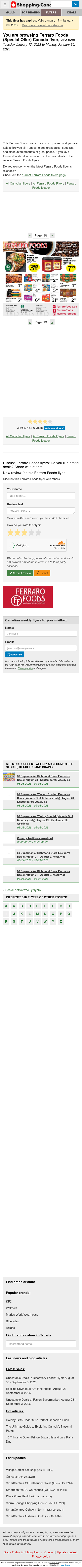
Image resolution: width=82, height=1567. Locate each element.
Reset (44, 573)
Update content (67, 1552)
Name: (9, 628)
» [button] (52, 235)
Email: (9, 642)
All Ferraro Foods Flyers (48, 183)
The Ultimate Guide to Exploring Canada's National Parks (39, 1428)
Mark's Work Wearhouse (22, 1314)
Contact (49, 1552)
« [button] (30, 235)
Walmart (11, 1308)
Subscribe (16, 654)
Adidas (10, 1328)
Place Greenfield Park (29, 1496)
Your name (14, 489)
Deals (71, 12)
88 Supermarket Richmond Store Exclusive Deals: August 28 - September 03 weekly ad (43, 778)
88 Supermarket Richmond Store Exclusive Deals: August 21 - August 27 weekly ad (43, 854)
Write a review (53, 428)
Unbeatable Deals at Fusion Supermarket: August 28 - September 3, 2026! (41, 1401)
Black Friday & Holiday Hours (23, 1552)
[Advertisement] (41, 96)
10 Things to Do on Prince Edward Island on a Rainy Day (40, 1439)
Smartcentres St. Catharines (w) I (36, 1489)
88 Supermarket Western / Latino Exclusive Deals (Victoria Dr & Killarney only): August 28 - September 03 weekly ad (46, 797)
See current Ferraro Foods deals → (42, 25)
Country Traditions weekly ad (35, 838)
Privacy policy (25, 668)
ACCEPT (54, 1564)
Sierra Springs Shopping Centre (35, 1503)
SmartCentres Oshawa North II (34, 1509)
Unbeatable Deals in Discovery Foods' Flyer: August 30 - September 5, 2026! (40, 1380)
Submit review (21, 573)
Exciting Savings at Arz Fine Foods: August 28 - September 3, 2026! (37, 1390)
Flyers (51, 12)
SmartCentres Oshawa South (34, 1516)
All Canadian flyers (18, 183)
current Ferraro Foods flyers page (44, 175)
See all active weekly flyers (23, 890)
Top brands (31, 12)
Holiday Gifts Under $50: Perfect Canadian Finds (37, 1420)
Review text (15, 504)
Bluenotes (12, 1321)
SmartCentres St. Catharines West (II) (39, 1483)
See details (65, 1565)
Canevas (20, 1476)
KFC (9, 1301)
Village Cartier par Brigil (29, 1470)
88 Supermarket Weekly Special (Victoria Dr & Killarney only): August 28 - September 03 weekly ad (45, 819)
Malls (10, 12)
